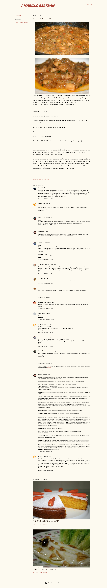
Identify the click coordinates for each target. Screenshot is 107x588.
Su (39, 278)
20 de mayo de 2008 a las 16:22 (45, 346)
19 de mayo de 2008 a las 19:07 (45, 308)
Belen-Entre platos (43, 351)
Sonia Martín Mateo (44, 264)
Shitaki (40, 374)
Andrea (40, 243)
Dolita (40, 203)
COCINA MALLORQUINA (22, 22)
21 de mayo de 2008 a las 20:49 (46, 370)
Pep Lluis (41, 217)
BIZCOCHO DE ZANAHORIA (46, 521)
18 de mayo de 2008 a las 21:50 (45, 227)
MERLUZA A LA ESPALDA (44, 569)
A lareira (40, 456)
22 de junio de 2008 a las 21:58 (45, 470)
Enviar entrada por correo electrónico (49, 176)
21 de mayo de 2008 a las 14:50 (45, 358)
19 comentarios (43, 524)
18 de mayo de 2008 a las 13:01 (45, 198)
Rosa (39, 313)
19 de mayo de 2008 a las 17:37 (45, 297)
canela (40, 288)
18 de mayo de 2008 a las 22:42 (45, 259)
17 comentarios (43, 572)
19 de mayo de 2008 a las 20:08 (46, 319)
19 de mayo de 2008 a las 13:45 (45, 283)
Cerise (49, 367)
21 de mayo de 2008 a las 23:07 (45, 451)
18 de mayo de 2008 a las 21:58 (45, 238)
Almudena (41, 337)
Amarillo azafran (37, 5)
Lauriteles (41, 188)
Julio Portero (42, 302)
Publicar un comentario (40, 474)
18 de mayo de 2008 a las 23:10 (45, 273)
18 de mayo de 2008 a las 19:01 (45, 213)
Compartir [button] (18, 15)
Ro (39, 231)
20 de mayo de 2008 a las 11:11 (45, 332)
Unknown (41, 324)
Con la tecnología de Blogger (55, 582)
